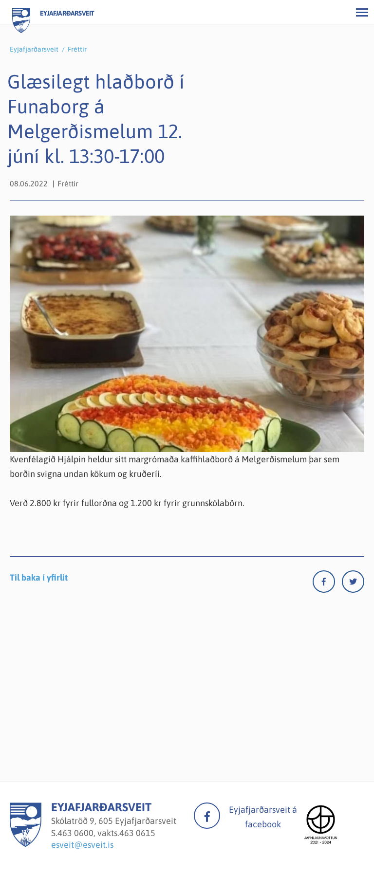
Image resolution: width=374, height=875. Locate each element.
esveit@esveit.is (82, 844)
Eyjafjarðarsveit (34, 49)
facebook (207, 815)
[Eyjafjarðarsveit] (25, 844)
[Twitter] (353, 583)
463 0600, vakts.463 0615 (106, 833)
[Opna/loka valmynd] (362, 12)
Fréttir (77, 49)
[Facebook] (327, 583)
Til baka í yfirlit (39, 577)
